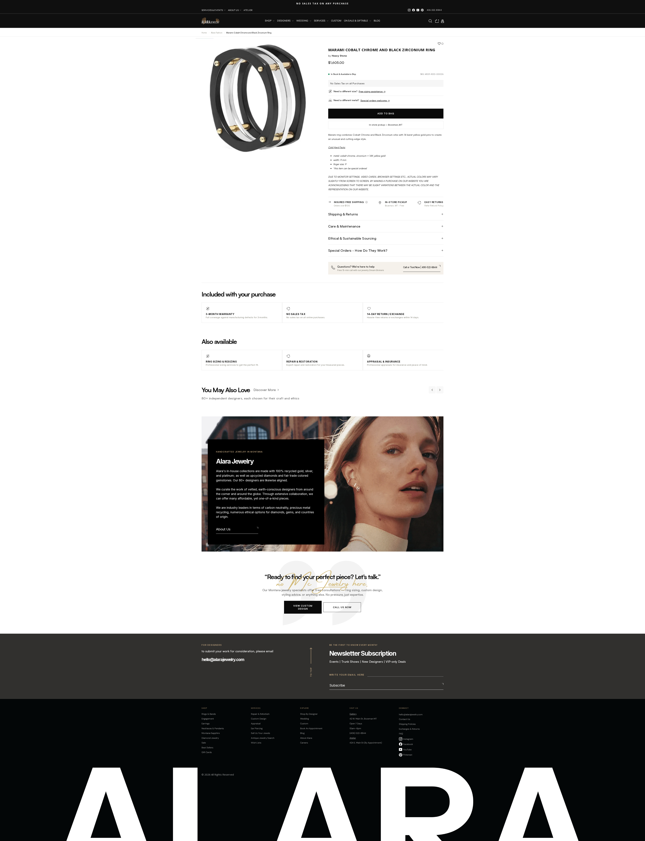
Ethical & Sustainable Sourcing (352, 238)
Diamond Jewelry (210, 738)
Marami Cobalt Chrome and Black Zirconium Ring (248, 33)
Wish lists (256, 742)
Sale (204, 742)
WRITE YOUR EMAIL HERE (346, 674)
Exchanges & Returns (409, 729)
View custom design (302, 607)
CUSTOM (336, 20)
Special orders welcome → (375, 100)
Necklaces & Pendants (213, 728)
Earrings (206, 723)
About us (233, 10)
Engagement (208, 718)
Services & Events (212, 10)
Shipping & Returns (343, 214)
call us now (342, 607)
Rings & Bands (209, 714)
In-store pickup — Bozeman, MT (385, 125)
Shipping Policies (407, 724)
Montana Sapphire (211, 733)
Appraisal (256, 723)
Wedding (304, 718)
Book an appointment (311, 728)
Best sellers (207, 747)
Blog (377, 20)
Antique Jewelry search (262, 738)
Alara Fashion (217, 33)
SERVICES (320, 20)
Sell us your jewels (260, 733)
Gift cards (207, 752)
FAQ (401, 733)
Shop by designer (309, 714)
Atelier (248, 10)
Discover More (264, 390)
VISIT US (354, 708)
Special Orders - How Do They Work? (358, 250)
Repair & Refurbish (260, 714)
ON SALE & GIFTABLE (356, 20)
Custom (304, 723)
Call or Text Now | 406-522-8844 (420, 267)
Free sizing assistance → (372, 91)
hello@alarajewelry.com (223, 659)
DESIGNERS (284, 20)
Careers (304, 742)
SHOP (268, 20)
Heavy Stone (339, 55)
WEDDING (302, 20)
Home (204, 33)
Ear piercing (257, 728)
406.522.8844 (434, 10)
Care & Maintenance (344, 226)
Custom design (258, 718)
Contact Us (404, 719)
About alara (306, 738)
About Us (223, 529)
